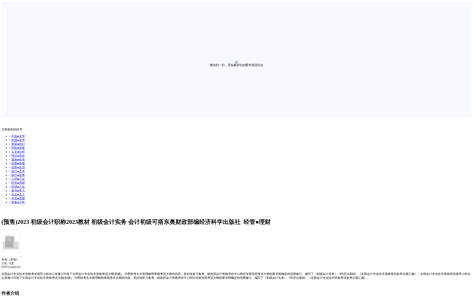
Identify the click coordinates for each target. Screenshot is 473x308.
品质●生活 (18, 167)
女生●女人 (18, 194)
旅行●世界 (18, 175)
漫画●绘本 (18, 159)
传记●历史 (18, 155)
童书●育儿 (18, 190)
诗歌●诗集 (18, 147)
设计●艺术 (18, 171)
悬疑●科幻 (18, 144)
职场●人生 (18, 186)
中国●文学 (18, 136)
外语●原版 (18, 198)
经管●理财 (18, 182)
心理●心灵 (18, 179)
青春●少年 (18, 202)
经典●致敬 (18, 163)
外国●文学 (18, 140)
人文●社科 (18, 151)
